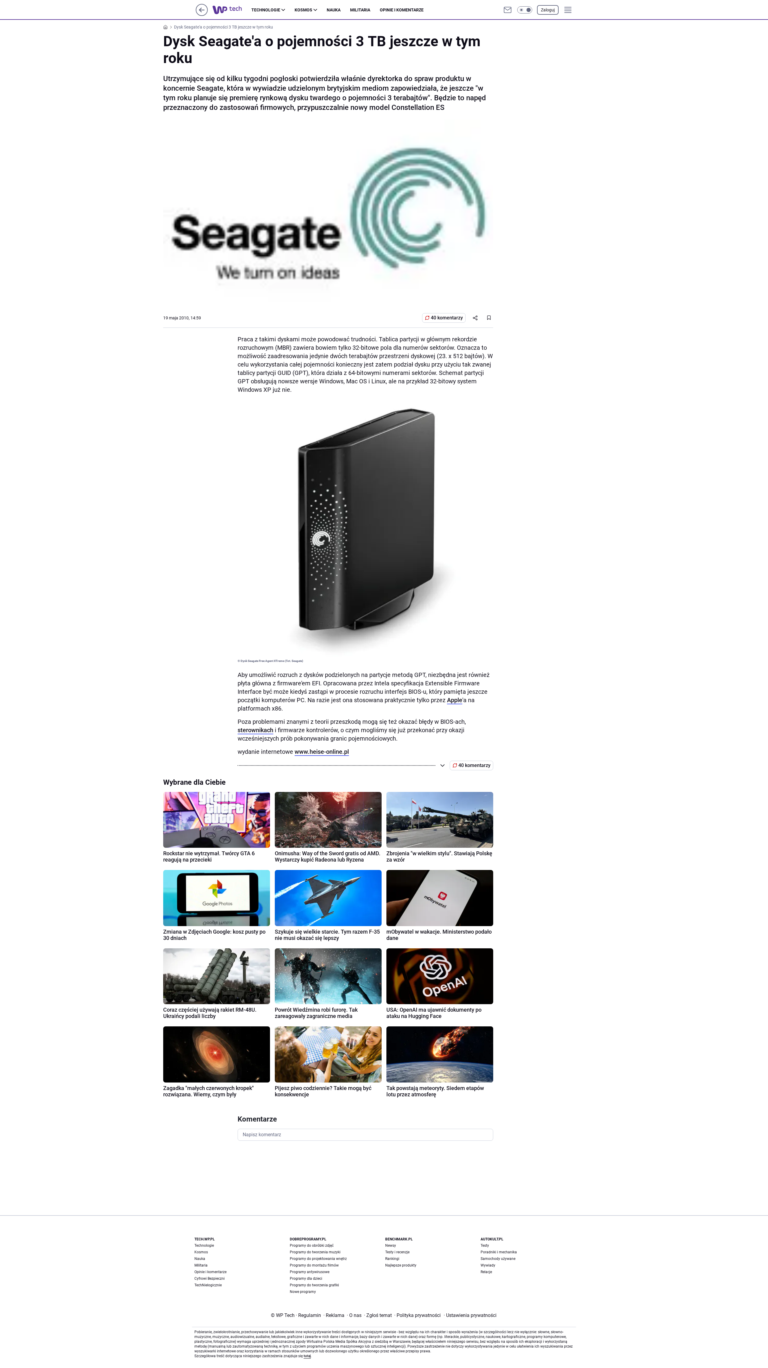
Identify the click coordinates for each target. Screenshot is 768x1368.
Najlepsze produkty (400, 1265)
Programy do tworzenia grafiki (314, 1285)
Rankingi (392, 1259)
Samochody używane (498, 1259)
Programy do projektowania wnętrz (318, 1259)
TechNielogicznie (208, 1285)
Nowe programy (303, 1292)
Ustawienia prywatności (470, 1315)
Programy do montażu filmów (314, 1265)
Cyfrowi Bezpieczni (209, 1278)
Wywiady (488, 1265)
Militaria (360, 10)
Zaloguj (548, 10)
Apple (454, 700)
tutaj (307, 1356)
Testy (485, 1245)
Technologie (265, 10)
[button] (524, 10)
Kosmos (303, 10)
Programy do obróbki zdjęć (312, 1245)
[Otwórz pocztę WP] (507, 10)
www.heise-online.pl (322, 751)
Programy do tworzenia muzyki (315, 1252)
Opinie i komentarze (402, 10)
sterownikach (255, 730)
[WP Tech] (231, 10)
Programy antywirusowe (309, 1272)
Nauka (333, 10)
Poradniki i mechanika (499, 1252)
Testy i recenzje (397, 1252)
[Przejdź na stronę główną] (202, 14)
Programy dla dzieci (306, 1278)
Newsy (390, 1245)
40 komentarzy (447, 318)
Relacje (486, 1272)
